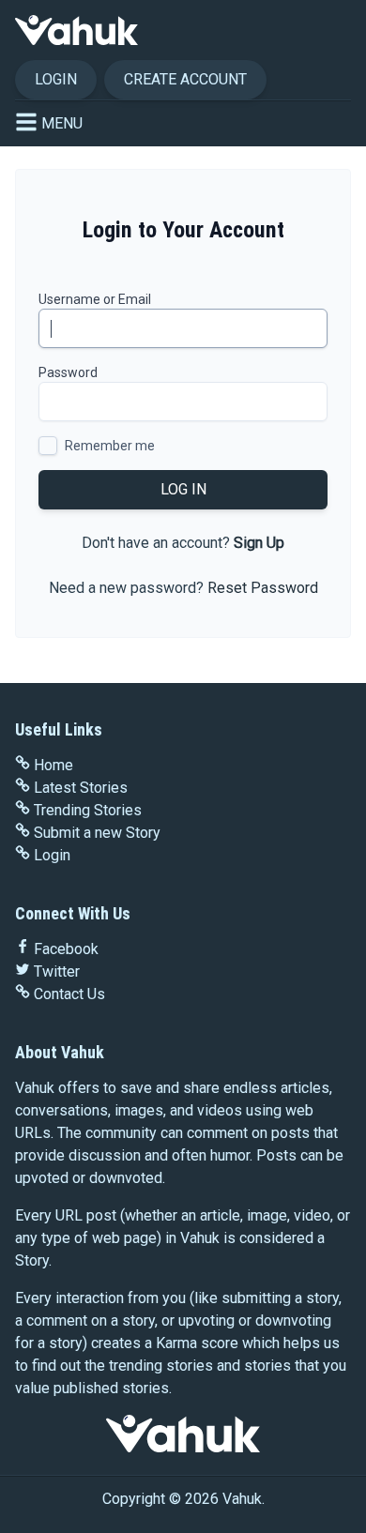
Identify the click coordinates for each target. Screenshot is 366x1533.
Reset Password (262, 588)
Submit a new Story (97, 833)
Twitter (57, 971)
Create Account (185, 79)
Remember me (110, 445)
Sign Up (259, 543)
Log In (183, 489)
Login (56, 79)
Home (53, 765)
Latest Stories (81, 788)
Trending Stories (88, 810)
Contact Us (69, 994)
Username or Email (94, 299)
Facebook (66, 949)
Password (68, 372)
